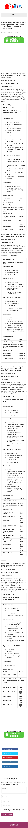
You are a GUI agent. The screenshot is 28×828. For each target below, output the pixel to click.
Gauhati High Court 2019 (9, 770)
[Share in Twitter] (18, 745)
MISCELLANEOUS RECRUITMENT (8, 32)
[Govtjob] (14, 6)
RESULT (17, 32)
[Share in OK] (10, 745)
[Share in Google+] (14, 745)
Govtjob (12, 824)
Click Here (20, 688)
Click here (22, 227)
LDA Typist (21, 221)
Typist (21, 224)
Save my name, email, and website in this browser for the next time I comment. (13, 810)
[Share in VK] (6, 745)
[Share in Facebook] (3, 745)
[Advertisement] (14, 59)
